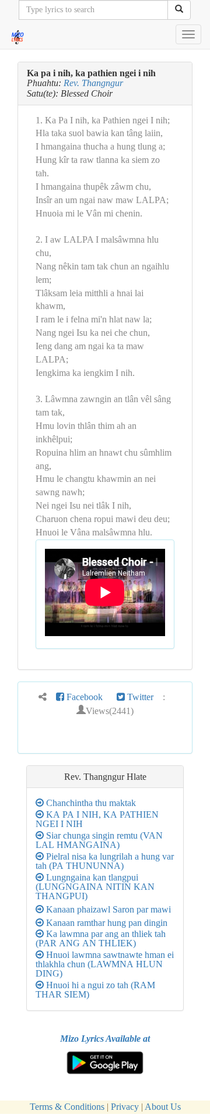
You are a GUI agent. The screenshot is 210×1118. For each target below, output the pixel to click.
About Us (163, 1107)
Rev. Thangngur (93, 83)
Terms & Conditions (67, 1107)
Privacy (125, 1107)
